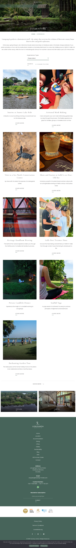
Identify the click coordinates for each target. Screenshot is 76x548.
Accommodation (38, 439)
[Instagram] (38, 534)
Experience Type (33, 55)
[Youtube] (43, 534)
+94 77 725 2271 (43, 484)
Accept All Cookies (34, 545)
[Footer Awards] (25, 511)
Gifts (38, 455)
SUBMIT (38, 500)
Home (38, 433)
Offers (38, 444)
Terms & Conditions (38, 525)
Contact (38, 460)
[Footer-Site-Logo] (38, 424)
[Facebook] (32, 534)
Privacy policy (44, 545)
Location (38, 436)
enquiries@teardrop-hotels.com (38, 478)
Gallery (38, 447)
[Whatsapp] (38, 486)
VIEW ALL (57, 409)
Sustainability (38, 449)
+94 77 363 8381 (32, 484)
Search (30, 64)
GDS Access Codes (38, 457)
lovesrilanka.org (38, 529)
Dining (38, 441)
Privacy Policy (38, 521)
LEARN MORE (19, 123)
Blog (38, 452)
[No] (74, 544)
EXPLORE (19, 409)
